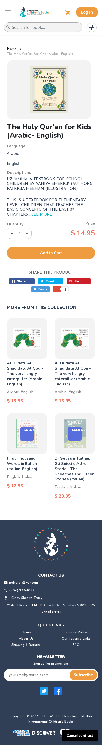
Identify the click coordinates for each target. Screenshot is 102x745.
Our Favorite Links (76, 639)
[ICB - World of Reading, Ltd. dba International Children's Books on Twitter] (44, 693)
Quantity (15, 224)
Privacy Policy (76, 632)
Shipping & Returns (26, 645)
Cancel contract (80, 735)
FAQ (76, 645)
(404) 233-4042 (21, 590)
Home (11, 49)
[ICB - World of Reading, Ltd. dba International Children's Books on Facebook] (58, 693)
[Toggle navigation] (8, 12)
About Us (26, 639)
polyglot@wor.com (23, 583)
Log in (87, 12)
